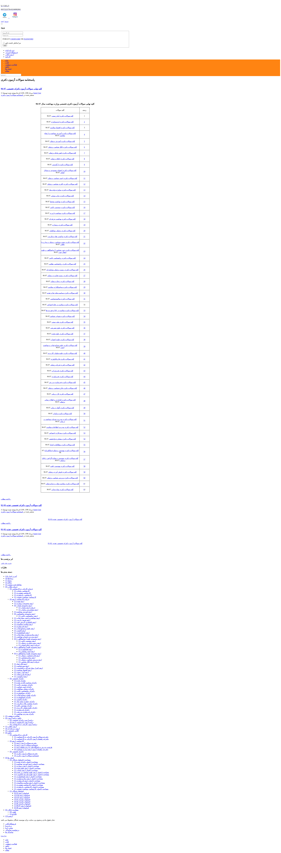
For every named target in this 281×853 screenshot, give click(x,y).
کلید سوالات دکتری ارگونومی (62, 165)
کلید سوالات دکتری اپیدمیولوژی (62, 122)
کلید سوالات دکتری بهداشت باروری (62, 213)
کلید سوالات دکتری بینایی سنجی (62, 196)
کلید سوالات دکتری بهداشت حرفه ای (62, 219)
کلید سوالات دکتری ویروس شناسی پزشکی (62, 478)
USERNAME (15, 39)
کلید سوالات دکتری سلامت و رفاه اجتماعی (62, 305)
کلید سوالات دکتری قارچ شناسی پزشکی (62, 388)
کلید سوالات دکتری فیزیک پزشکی (62, 365)
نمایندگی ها (9, 832)
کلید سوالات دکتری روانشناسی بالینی (62, 258)
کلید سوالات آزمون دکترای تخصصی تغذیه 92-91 (21, 529)
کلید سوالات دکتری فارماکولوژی (62, 359)
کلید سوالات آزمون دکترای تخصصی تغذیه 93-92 (21, 505)
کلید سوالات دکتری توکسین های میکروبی (62, 236)
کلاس (2, 563)
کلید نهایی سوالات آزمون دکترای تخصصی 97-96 (21, 89)
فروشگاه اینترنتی (11, 52)
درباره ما (8, 826)
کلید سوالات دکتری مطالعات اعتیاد (62, 445)
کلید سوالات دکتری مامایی (62, 413)
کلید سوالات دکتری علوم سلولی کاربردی (62, 353)
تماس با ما (9, 828)
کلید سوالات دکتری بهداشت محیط (62, 202)
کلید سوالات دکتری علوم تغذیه (62, 334)
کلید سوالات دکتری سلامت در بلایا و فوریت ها (62, 310)
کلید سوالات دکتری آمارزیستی (62, 116)
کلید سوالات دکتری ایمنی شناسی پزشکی (62, 178)
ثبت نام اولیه (9, 50)
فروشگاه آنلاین (10, 824)
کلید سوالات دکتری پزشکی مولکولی (62, 231)
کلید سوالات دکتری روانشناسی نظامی (62, 264)
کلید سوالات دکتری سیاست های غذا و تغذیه (62, 293)
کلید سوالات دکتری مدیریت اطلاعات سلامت (62, 427)
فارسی (9, 563)
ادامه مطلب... (6, 499)
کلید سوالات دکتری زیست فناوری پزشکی (62, 276)
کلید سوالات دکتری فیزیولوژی (62, 376)
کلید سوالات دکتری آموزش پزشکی (62, 141)
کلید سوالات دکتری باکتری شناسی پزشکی (62, 184)
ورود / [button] (6, 21)
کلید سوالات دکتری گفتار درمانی (62, 408)
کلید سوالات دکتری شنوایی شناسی (62, 316)
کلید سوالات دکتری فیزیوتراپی (62, 371)
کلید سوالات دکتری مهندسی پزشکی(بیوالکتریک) (61, 450)
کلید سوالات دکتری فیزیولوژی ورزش (62, 382)
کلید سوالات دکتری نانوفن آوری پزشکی (62, 472)
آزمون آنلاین (9, 55)
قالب (5, 563)
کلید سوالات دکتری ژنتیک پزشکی (62, 281)
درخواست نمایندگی (12, 830)
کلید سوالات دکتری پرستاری (62, 225)
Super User (37, 93)
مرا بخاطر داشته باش (13, 43)
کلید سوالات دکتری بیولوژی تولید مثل (62, 190)
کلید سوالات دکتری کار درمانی (62, 394)
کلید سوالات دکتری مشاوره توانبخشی (62, 439)
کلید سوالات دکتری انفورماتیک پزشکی (62, 153)
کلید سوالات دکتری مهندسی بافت (62, 466)
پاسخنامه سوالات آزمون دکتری (12, 95)
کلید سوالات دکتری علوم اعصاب (62, 339)
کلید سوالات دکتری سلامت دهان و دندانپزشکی (62, 484)
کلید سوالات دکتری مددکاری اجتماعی (62, 433)
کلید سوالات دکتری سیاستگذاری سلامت (62, 287)
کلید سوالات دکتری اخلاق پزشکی (62, 159)
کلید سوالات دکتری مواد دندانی (62, 489)
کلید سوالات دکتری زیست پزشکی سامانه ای (62, 270)
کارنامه (8, 57)
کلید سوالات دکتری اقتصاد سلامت (62, 128)
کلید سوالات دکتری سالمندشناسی (62, 299)
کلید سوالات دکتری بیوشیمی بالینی (62, 207)
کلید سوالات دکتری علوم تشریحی (62, 328)
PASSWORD (28, 39)
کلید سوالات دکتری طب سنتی (62, 322)
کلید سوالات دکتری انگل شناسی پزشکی (62, 147)
